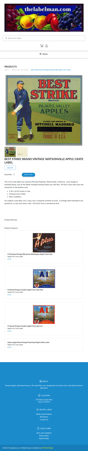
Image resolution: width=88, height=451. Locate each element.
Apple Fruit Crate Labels (20, 70)
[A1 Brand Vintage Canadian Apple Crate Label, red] (44, 314)
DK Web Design (47, 448)
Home (6, 70)
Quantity (8, 174)
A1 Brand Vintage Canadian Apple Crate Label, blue (25, 290)
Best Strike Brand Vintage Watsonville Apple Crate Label (50, 70)
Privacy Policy (44, 436)
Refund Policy (44, 438)
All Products (44, 417)
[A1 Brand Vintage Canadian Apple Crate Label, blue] (44, 278)
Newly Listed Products (44, 414)
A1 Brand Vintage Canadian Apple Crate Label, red (24, 326)
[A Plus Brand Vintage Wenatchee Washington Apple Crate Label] (44, 243)
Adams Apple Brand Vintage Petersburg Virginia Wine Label (28, 342)
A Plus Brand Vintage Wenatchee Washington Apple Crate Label (29, 254)
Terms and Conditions (44, 433)
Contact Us (44, 420)
